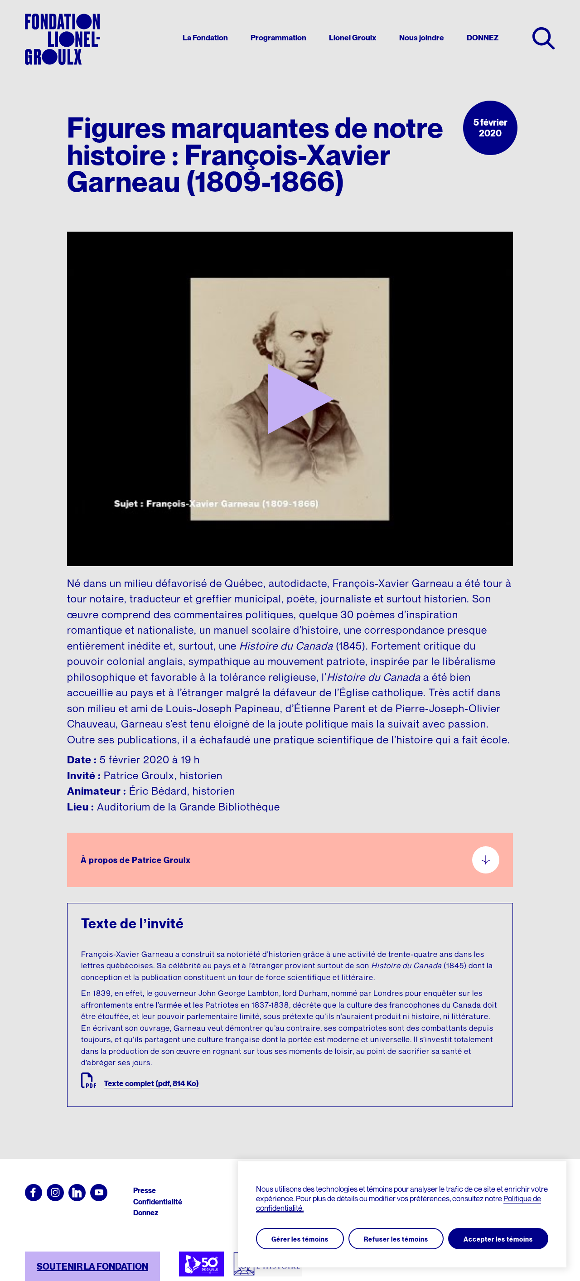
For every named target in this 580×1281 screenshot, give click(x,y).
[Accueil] (62, 39)
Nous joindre (421, 38)
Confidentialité (157, 1201)
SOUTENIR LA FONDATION (92, 1266)
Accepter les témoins (498, 1239)
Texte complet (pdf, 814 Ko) (151, 1083)
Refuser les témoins (396, 1239)
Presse (144, 1190)
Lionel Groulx (353, 38)
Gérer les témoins (300, 1239)
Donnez (145, 1212)
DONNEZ (482, 38)
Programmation (278, 38)
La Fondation (205, 38)
